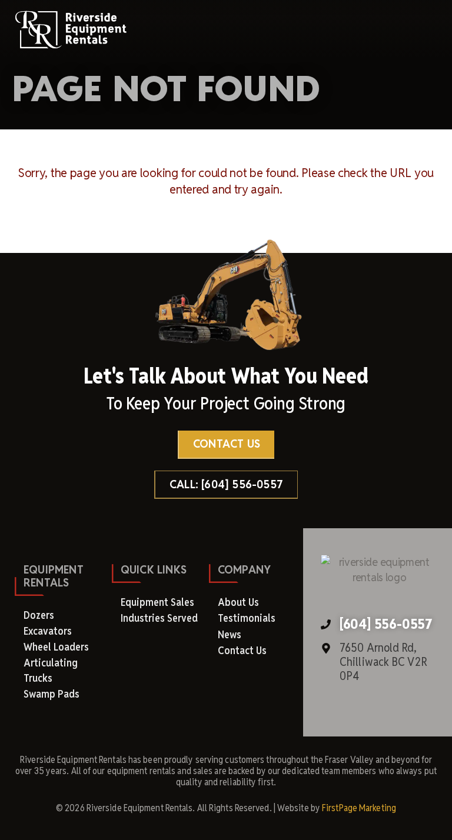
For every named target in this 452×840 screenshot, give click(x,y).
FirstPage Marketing (359, 808)
